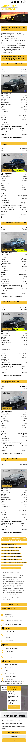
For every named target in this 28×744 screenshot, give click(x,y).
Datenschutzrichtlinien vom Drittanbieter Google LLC (13, 701)
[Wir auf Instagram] (21, 1)
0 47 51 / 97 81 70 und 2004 (13, 624)
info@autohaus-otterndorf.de (13, 620)
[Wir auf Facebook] (18, 1)
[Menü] (2, 2)
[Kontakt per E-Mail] (15, 1)
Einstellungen (14, 736)
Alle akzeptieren (14, 740)
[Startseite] (12, 1)
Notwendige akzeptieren (14, 732)
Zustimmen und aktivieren (14, 707)
